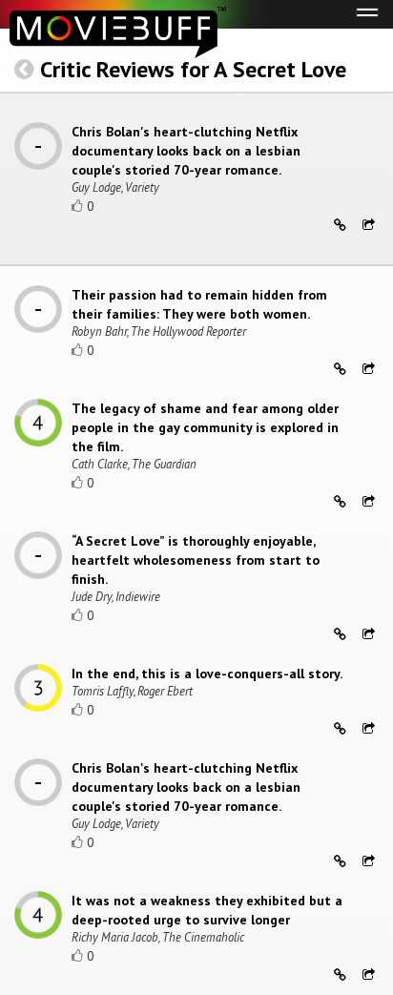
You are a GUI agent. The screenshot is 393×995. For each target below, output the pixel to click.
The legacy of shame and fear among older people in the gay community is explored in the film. (205, 427)
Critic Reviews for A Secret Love (193, 69)
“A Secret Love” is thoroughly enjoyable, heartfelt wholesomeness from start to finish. (196, 560)
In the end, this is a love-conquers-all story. (207, 673)
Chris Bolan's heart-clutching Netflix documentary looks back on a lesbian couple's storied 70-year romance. (186, 150)
